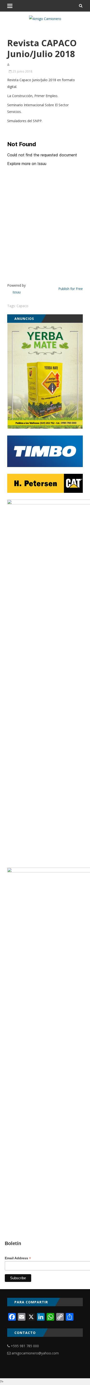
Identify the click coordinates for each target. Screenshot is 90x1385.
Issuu (16, 292)
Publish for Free (70, 288)
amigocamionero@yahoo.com (35, 1353)
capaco (22, 305)
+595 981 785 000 (25, 1346)
